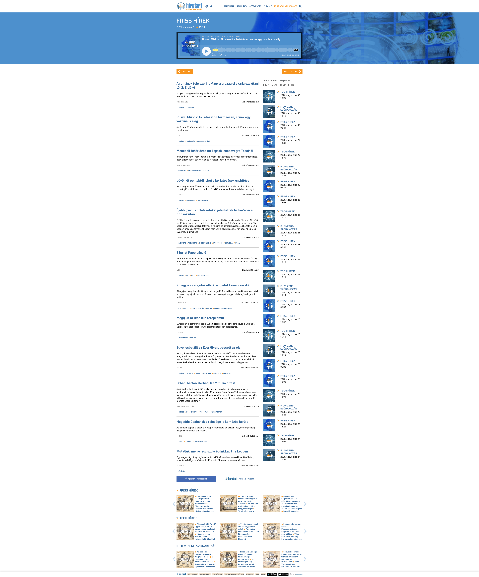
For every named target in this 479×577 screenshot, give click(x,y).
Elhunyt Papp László (191, 253)
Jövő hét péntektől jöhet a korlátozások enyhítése (213, 180)
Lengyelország (197, 308)
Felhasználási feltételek (234, 574)
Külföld (181, 107)
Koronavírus (191, 412)
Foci (179, 308)
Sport (185, 308)
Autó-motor (183, 338)
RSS (257, 574)
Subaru (193, 338)
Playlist (268, 6)
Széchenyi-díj (202, 276)
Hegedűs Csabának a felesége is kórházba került (212, 422)
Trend (197, 373)
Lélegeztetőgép (204, 141)
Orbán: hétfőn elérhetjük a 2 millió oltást (206, 383)
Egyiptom (217, 373)
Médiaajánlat (205, 574)
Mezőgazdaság (194, 171)
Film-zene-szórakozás (198, 546)
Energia (189, 373)
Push (263, 574)
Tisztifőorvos (203, 200)
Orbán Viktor (216, 412)
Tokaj (206, 171)
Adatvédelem (217, 574)
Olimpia (188, 442)
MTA (193, 276)
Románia (190, 107)
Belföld (181, 141)
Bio (187, 276)
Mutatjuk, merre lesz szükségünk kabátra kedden (212, 451)
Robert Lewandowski (223, 308)
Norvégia (229, 243)
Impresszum (192, 574)
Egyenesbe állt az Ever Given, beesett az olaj (209, 347)
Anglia (209, 308)
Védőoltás (190, 141)
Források (249, 574)
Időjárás (181, 471)
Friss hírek (229, 6)
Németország (205, 243)
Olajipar (227, 373)
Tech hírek (242, 6)
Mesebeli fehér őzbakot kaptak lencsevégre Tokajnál (215, 151)
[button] (174, 503)
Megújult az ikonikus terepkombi (200, 318)
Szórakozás (255, 6)
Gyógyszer (217, 243)
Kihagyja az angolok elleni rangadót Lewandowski (213, 285)
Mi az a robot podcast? (285, 6)
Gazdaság (182, 171)
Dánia (237, 243)
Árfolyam (207, 373)
